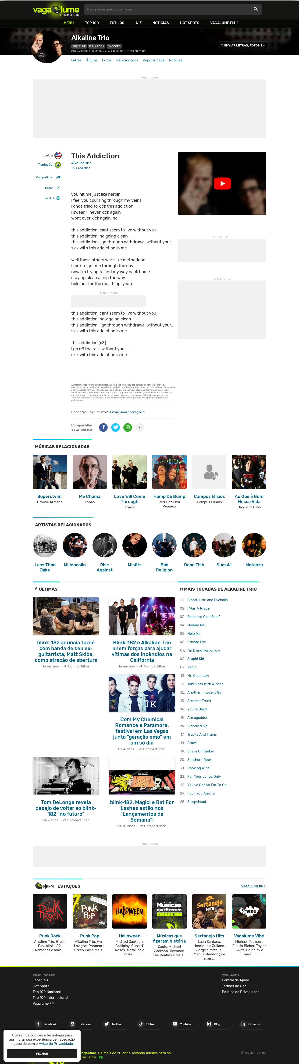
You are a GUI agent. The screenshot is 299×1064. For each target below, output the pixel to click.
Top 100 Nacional (47, 992)
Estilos (117, 23)
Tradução (45, 165)
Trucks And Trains (202, 734)
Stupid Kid (195, 659)
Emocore (114, 46)
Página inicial (80, 51)
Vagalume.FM (222, 23)
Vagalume (56, 9)
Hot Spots (189, 23)
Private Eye (196, 642)
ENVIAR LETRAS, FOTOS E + (244, 45)
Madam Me (196, 625)
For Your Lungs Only (204, 776)
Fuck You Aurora (201, 793)
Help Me (193, 633)
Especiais (40, 980)
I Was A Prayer (199, 608)
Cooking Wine (198, 768)
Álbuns (92, 60)
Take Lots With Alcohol (205, 684)
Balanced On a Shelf (203, 617)
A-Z (138, 23)
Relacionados (127, 60)
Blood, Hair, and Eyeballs (207, 600)
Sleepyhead (196, 802)
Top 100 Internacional (50, 998)
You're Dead (197, 709)
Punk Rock (96, 46)
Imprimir (50, 198)
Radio (192, 667)
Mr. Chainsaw (198, 676)
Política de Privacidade (240, 992)
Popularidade (153, 60)
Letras (76, 60)
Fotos (107, 60)
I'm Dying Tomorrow (203, 650)
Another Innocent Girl (205, 692)
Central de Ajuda (235, 980)
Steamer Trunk (199, 701)
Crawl (192, 743)
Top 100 (92, 23)
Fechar (42, 1053)
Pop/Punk (79, 46)
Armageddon (197, 718)
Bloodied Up (197, 726)
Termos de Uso (234, 986)
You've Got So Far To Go (207, 785)
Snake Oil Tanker (200, 751)
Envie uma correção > (127, 412)
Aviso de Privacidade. (56, 1044)
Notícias (161, 23)
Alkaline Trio (90, 38)
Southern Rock (199, 760)
